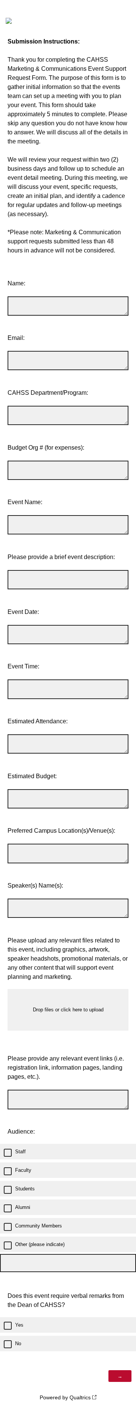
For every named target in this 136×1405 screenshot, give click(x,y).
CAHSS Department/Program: (48, 392)
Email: (16, 338)
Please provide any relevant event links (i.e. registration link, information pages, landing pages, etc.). (66, 1067)
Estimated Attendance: (38, 721)
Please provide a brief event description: (61, 557)
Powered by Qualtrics (65, 1397)
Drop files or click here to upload (68, 1009)
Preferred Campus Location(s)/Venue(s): (61, 830)
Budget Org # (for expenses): (46, 447)
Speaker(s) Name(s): (35, 885)
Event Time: (23, 666)
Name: (16, 283)
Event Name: (25, 502)
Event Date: (23, 612)
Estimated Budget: (32, 776)
